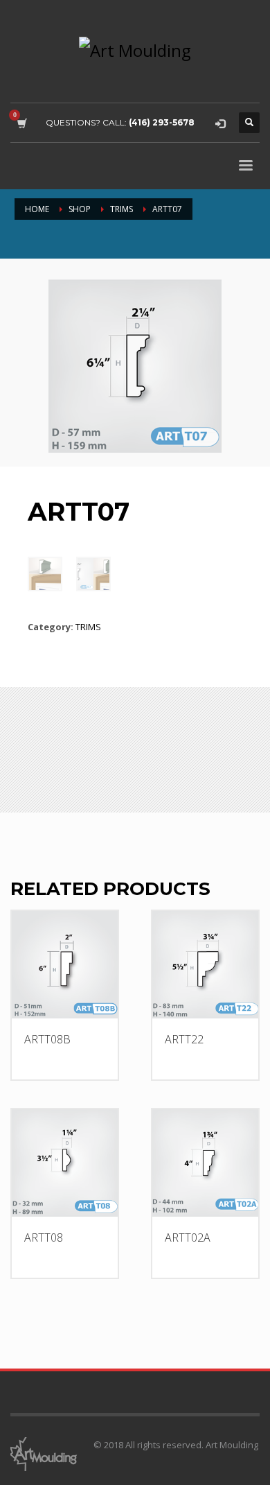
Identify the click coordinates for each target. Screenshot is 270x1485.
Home (37, 209)
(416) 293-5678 (162, 122)
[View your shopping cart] (21, 123)
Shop (80, 209)
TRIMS (121, 209)
